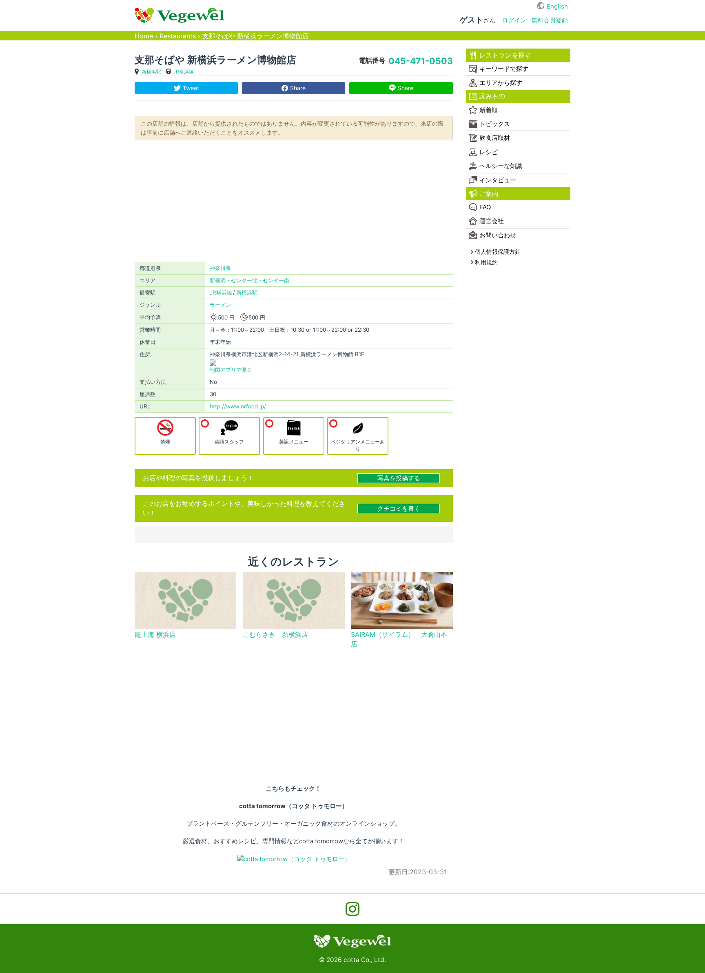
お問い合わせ (497, 235)
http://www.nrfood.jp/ (238, 406)
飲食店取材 (494, 138)
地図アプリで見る (231, 369)
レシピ (488, 152)
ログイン (514, 20)
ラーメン (220, 304)
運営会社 (491, 221)
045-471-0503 (420, 60)
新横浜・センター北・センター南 (249, 280)
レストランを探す (505, 55)
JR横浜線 (183, 72)
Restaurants (178, 36)
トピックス (494, 124)
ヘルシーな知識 (500, 166)
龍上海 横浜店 (155, 634)
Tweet (191, 87)
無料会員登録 (549, 20)
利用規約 (486, 262)
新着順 (488, 110)
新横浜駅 (151, 72)
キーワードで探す (503, 69)
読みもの (492, 96)
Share (298, 87)
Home (144, 36)
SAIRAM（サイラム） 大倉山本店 (399, 639)
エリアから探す (500, 82)
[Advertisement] (294, 200)
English (557, 6)
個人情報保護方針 (498, 251)
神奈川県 (220, 268)
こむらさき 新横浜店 (275, 634)
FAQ (485, 207)
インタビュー (497, 180)
